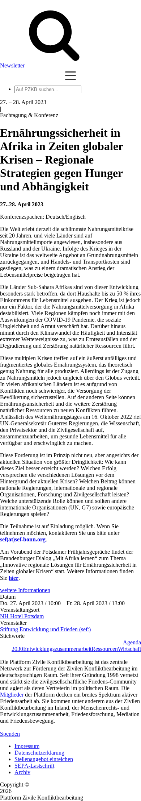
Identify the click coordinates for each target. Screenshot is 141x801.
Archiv (22, 772)
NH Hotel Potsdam (22, 616)
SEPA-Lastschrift (34, 766)
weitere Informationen (25, 590)
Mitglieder (12, 694)
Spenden (10, 734)
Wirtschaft (129, 649)
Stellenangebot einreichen (43, 759)
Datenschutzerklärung (39, 753)
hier (13, 578)
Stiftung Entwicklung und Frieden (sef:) (45, 629)
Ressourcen (104, 649)
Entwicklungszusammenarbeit (57, 649)
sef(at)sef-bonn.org (23, 539)
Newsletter (12, 65)
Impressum (26, 746)
